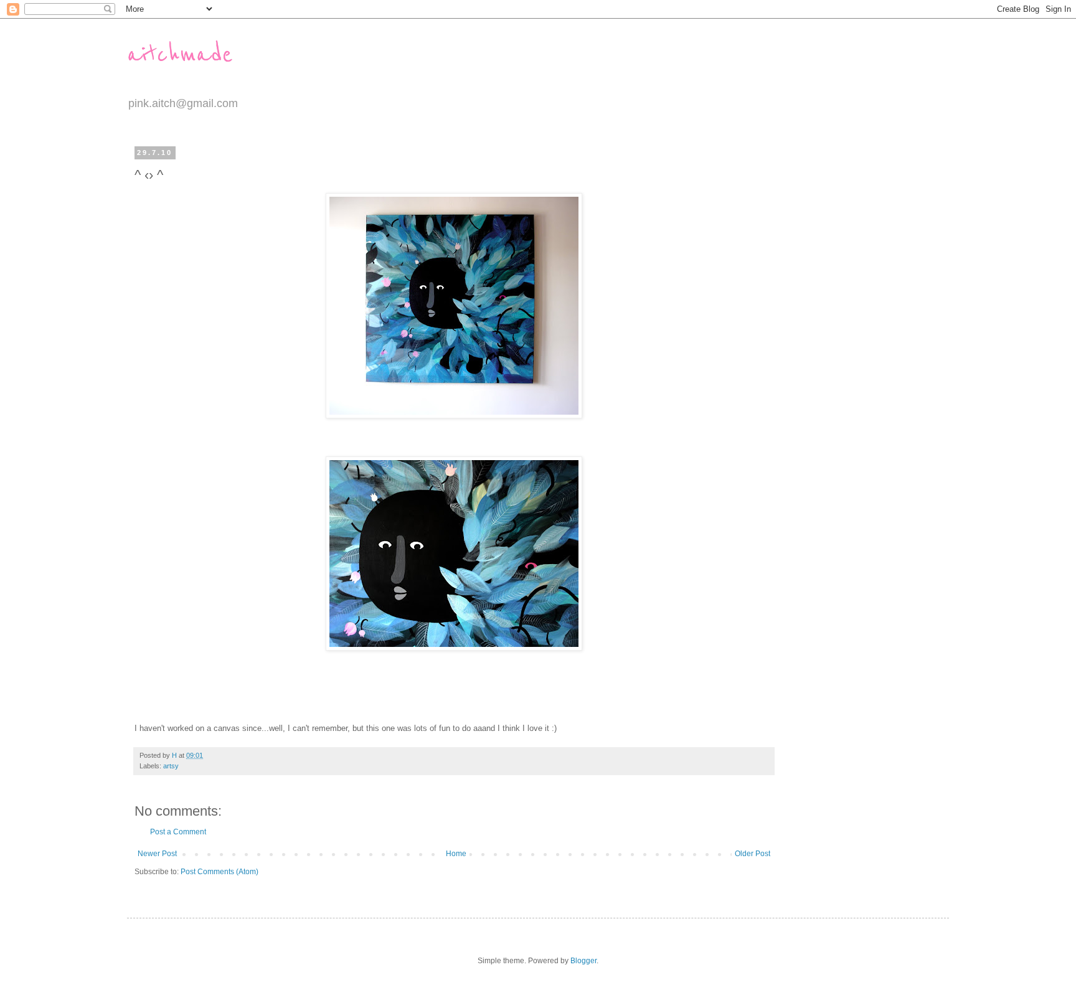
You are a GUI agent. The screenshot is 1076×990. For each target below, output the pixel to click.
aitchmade (180, 54)
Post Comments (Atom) (219, 871)
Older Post (752, 853)
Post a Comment (178, 831)
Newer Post (157, 853)
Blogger (583, 960)
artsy (171, 766)
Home (456, 853)
